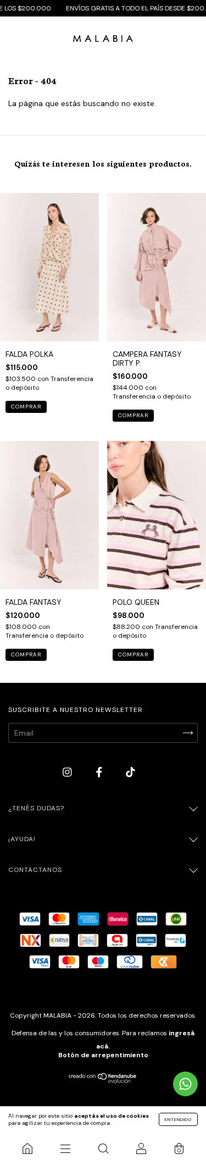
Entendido (178, 1119)
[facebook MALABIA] (100, 772)
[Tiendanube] (103, 1080)
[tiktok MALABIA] (130, 772)
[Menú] (65, 1148)
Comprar (26, 406)
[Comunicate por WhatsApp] (185, 1084)
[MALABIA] (27, 1148)
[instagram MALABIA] (68, 772)
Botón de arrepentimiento (103, 1055)
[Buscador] (103, 1148)
